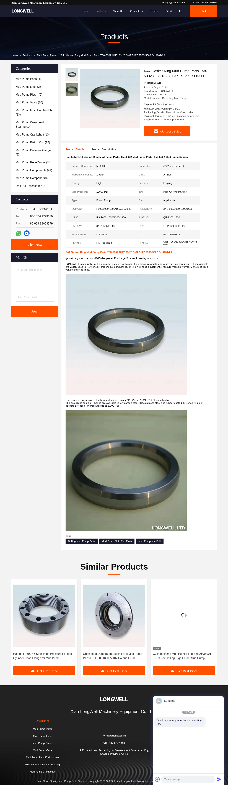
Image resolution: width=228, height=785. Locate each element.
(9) (29, 94)
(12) (33, 142)
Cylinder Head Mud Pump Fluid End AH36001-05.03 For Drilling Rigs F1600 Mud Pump (112, 656)
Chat (203, 11)
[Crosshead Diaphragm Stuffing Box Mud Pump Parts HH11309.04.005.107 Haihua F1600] (44, 615)
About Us (118, 11)
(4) (31, 185)
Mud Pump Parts (46, 55)
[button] (17, 624)
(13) (34, 112)
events (153, 11)
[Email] (26, 233)
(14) (30, 124)
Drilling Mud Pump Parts (81, 541)
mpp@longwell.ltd (175, 2)
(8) (32, 178)
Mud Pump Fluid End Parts (117, 541)
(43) (29, 78)
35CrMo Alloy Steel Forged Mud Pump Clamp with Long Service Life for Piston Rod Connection (184, 656)
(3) (33, 152)
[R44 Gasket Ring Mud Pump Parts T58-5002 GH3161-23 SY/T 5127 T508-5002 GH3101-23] (110, 98)
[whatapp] (18, 233)
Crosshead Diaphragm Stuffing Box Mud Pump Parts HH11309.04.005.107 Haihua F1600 (42, 656)
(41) (34, 170)
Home (85, 11)
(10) (33, 134)
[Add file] (157, 779)
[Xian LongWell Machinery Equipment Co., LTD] (22, 11)
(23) (29, 86)
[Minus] (219, 701)
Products (101, 11)
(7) (33, 162)
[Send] (219, 779)
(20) (29, 102)
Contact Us (136, 11)
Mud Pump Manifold (149, 541)
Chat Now (35, 245)
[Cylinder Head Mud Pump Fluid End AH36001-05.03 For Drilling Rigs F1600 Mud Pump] (114, 615)
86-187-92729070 (206, 2)
